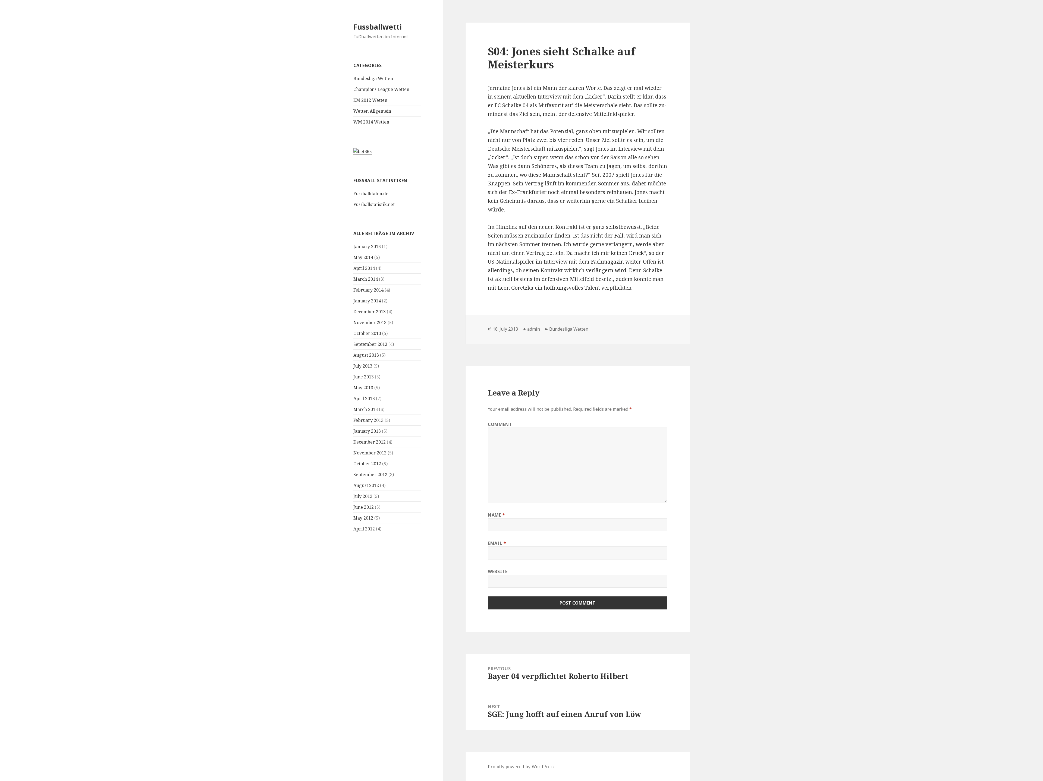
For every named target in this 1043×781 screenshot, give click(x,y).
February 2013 (368, 420)
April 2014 (364, 268)
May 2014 (363, 257)
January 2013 (367, 431)
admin (533, 329)
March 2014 (365, 279)
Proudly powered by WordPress (521, 767)
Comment (500, 424)
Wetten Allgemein (372, 111)
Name (496, 515)
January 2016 (367, 246)
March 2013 (365, 409)
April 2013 (364, 398)
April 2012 (364, 529)
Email (497, 543)
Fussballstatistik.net (374, 204)
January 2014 (367, 301)
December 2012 (369, 442)
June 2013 (363, 377)
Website (497, 571)
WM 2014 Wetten (371, 122)
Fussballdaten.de (370, 194)
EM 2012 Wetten (370, 100)
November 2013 (370, 322)
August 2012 (366, 485)
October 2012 (367, 464)
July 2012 (362, 496)
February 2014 (368, 290)
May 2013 (363, 388)
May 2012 (363, 518)
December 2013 (369, 312)
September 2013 (370, 344)
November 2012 (370, 453)
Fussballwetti (377, 27)
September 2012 (370, 475)
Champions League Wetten (381, 89)
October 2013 (367, 333)
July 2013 (362, 366)
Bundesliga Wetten (373, 78)
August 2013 (366, 355)
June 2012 (363, 507)
